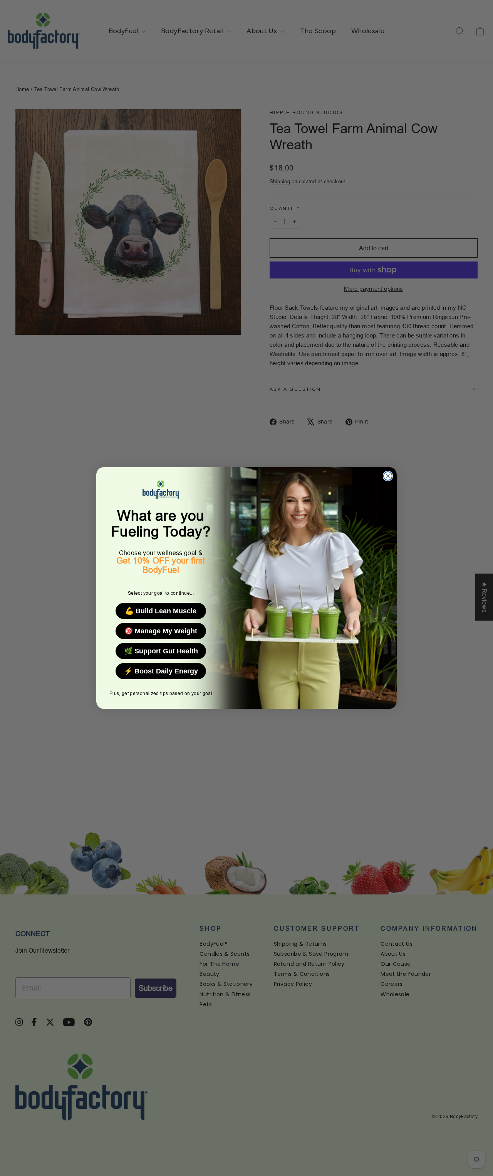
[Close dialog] (388, 476)
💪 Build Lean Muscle (160, 611)
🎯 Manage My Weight (160, 631)
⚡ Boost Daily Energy (161, 671)
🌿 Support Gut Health (161, 651)
